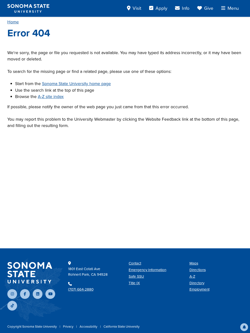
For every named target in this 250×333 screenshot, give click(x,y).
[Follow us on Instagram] (12, 294)
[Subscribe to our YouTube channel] (50, 294)
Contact (135, 263)
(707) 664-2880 (81, 289)
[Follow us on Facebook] (25, 294)
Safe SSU (136, 276)
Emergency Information (147, 270)
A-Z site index (51, 96)
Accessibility (89, 326)
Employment (199, 289)
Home (13, 22)
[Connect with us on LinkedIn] (37, 294)
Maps (193, 263)
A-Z (192, 276)
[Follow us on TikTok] (12, 306)
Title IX (134, 283)
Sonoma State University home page (76, 83)
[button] (244, 327)
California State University (122, 326)
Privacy (68, 326)
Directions (197, 270)
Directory (196, 283)
